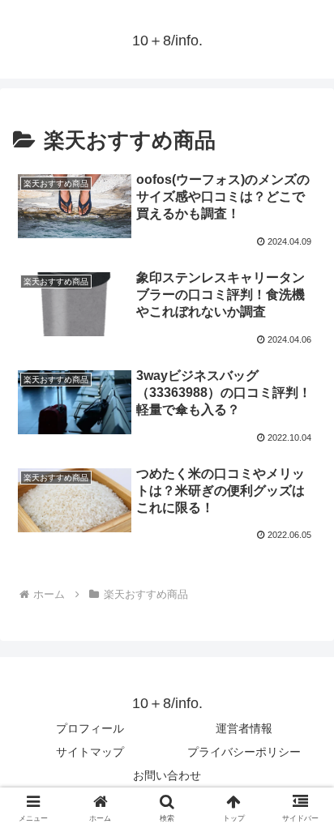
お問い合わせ (167, 775)
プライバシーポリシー (244, 751)
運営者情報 (244, 728)
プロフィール (90, 728)
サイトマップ (90, 751)
